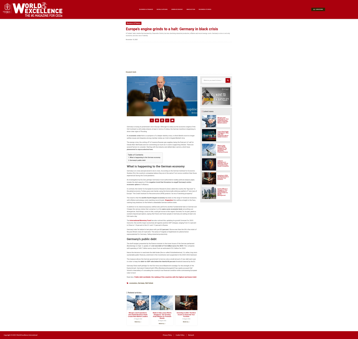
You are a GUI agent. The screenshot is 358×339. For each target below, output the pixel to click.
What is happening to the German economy (145, 157)
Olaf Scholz (149, 283)
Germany (141, 283)
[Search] (228, 80)
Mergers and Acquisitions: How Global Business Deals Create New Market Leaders (138, 314)
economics (133, 283)
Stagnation (169, 200)
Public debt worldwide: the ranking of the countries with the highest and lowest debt (165, 277)
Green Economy (177, 9)
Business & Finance (146, 9)
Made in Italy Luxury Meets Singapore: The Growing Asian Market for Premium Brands (162, 315)
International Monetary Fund (140, 220)
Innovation (190, 9)
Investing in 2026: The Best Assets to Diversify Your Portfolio (186, 314)
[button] (152, 120)
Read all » (138, 322)
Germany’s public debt (138, 160)
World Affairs (162, 9)
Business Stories (205, 9)
